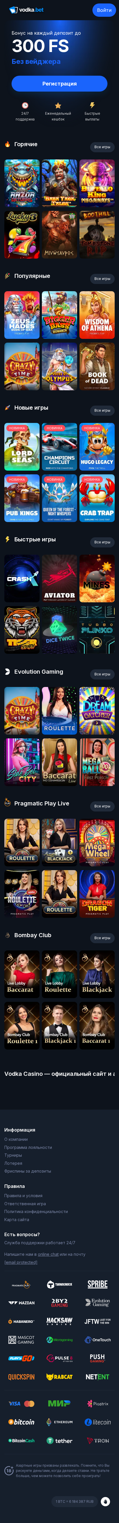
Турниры (13, 1155)
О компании (16, 1139)
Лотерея (13, 1163)
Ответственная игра (25, 1203)
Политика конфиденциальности (36, 1211)
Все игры (102, 147)
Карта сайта (16, 1219)
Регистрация (59, 84)
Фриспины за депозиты (27, 1171)
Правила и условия (23, 1195)
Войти (104, 10)
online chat (48, 1254)
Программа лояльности (28, 1147)
